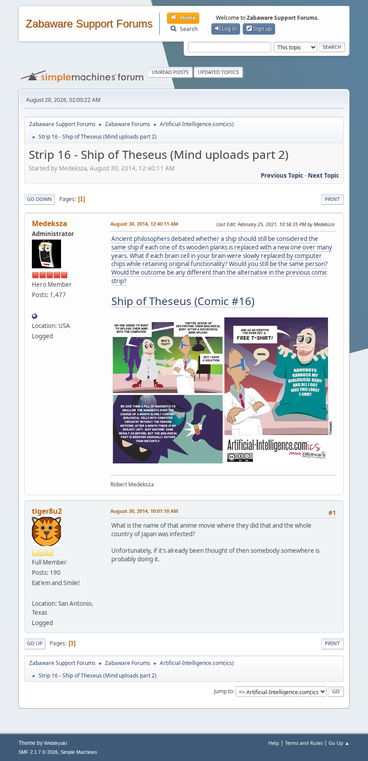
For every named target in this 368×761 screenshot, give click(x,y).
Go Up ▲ (339, 742)
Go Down (39, 199)
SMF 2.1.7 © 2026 (38, 752)
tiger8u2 (47, 511)
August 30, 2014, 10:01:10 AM (144, 510)
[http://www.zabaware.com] (34, 315)
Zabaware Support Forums (89, 23)
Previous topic (282, 175)
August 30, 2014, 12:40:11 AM (144, 223)
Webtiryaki (55, 743)
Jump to (223, 691)
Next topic (323, 175)
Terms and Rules (304, 742)
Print (332, 199)
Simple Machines (79, 752)
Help (273, 742)
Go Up (35, 643)
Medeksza (49, 223)
